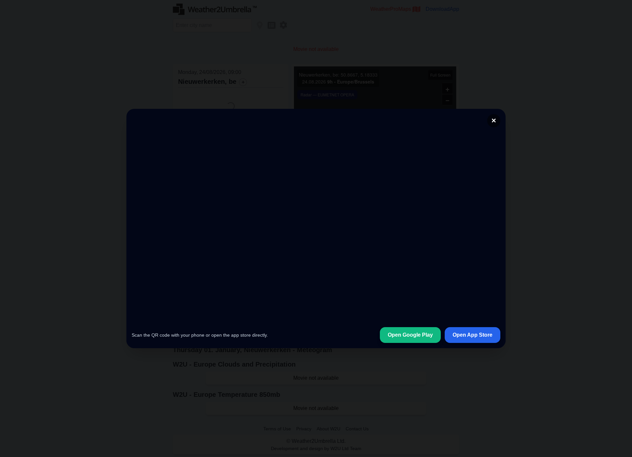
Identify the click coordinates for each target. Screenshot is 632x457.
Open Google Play (410, 354)
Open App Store (472, 354)
